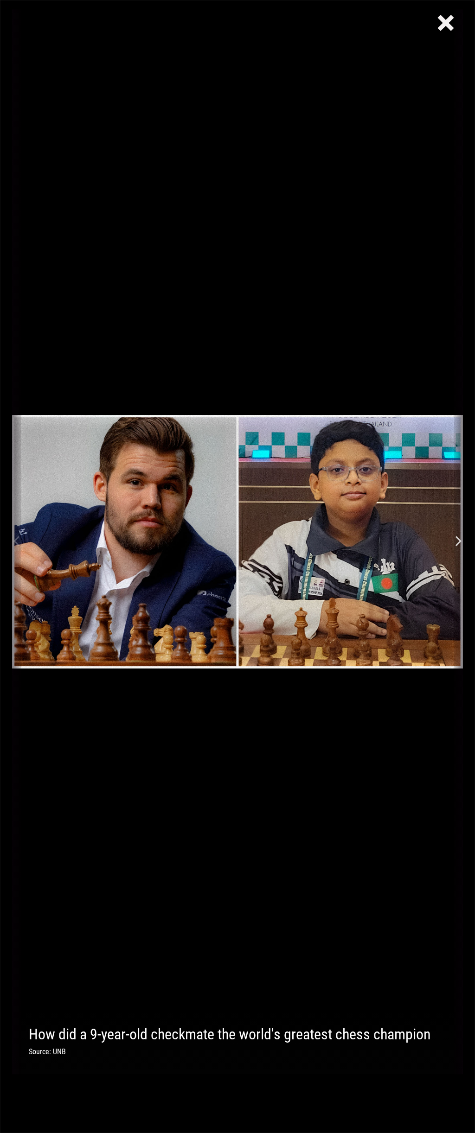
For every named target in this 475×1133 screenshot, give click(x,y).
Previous (16, 541)
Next (458, 541)
